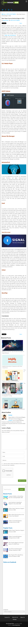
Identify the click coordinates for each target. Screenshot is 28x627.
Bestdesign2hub (16, 625)
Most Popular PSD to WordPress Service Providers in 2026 (16, 555)
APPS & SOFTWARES (11, 14)
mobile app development (10, 35)
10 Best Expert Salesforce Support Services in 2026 (16, 509)
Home (4, 14)
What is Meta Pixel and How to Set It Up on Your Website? (16, 515)
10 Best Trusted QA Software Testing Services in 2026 (15, 521)
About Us (23, 617)
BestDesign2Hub (10, 623)
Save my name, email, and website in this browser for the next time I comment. (14, 464)
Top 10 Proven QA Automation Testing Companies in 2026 (15, 549)
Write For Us (15, 617)
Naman (10, 415)
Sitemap (14, 619)
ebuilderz (10, 420)
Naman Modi (5, 20)
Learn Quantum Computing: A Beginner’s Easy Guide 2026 (15, 503)
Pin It (21, 23)
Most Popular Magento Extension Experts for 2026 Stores (16, 543)
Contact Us (7, 617)
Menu (26, 1)
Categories (5, 609)
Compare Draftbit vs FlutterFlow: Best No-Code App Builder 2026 (16, 496)
